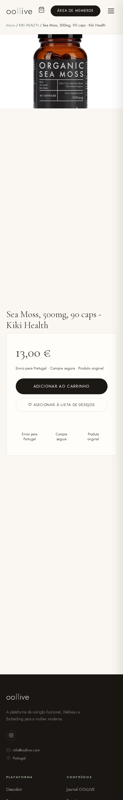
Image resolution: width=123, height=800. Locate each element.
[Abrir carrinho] (41, 11)
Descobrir (14, 789)
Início (10, 25)
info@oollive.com (26, 750)
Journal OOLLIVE (81, 789)
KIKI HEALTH (29, 25)
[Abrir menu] (111, 11)
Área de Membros (75, 10)
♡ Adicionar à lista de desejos (61, 404)
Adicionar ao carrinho (61, 386)
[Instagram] (11, 735)
